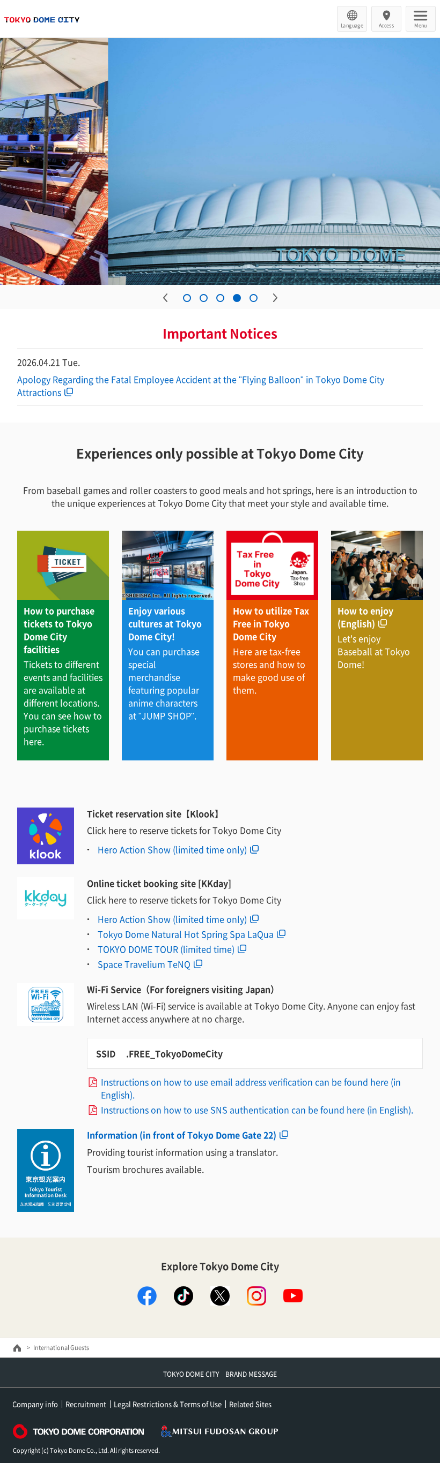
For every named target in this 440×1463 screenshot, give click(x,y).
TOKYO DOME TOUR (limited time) (166, 948)
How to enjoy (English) (365, 617)
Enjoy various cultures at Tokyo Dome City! (165, 623)
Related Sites (250, 1404)
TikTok (183, 1296)
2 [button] (204, 298)
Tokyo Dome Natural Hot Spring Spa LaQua (186, 933)
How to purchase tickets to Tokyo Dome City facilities (59, 629)
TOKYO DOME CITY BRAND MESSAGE (220, 1374)
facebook (147, 1296)
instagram (256, 1296)
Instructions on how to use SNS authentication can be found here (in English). (257, 1109)
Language (352, 25)
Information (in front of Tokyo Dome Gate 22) (181, 1134)
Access (386, 25)
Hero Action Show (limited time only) (172, 849)
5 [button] (254, 298)
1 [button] (187, 298)
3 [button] (220, 298)
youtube (293, 1296)
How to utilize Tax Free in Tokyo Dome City (271, 623)
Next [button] (275, 297)
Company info (35, 1404)
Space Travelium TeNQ (144, 963)
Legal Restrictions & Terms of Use (168, 1404)
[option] (220, 161)
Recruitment (85, 1404)
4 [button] (237, 298)
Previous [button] (165, 297)
